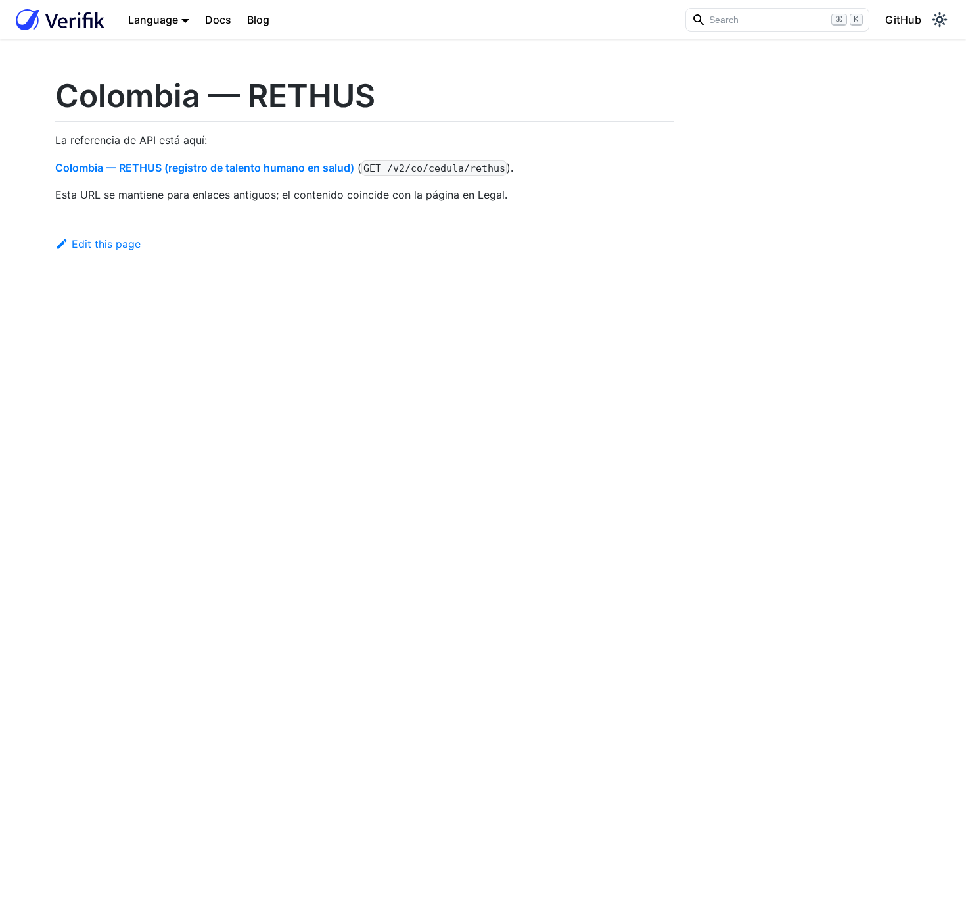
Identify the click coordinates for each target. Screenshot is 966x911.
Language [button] (153, 19)
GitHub (903, 19)
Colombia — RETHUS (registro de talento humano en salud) (204, 167)
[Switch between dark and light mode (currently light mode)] (939, 19)
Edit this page (106, 243)
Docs (218, 19)
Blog (258, 19)
